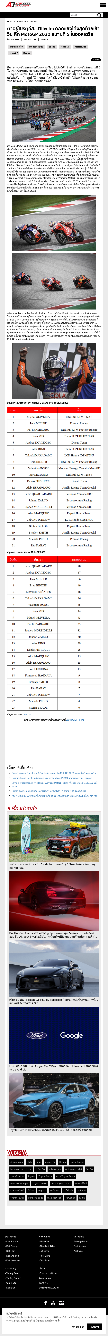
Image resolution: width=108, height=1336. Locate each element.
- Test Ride (44, 1260)
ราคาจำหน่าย (17, 1176)
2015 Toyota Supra (65, 1176)
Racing (26, 53)
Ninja (82, 1197)
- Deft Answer (79, 1246)
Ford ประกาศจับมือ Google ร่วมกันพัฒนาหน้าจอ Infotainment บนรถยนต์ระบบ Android (54, 1067)
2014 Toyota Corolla (61, 1183)
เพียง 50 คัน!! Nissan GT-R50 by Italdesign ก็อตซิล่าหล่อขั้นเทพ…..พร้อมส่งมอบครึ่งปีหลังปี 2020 (53, 1001)
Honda (62, 1162)
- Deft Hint (10, 1251)
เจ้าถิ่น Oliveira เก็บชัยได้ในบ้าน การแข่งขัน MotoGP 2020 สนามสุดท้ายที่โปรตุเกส (52, 778)
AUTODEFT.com (75, 719)
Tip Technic (78, 1236)
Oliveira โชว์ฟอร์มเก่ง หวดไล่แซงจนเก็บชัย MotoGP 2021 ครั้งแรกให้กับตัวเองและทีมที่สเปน (54, 784)
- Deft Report (11, 1241)
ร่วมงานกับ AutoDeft (49, 1287)
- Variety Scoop (12, 1273)
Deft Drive (44, 1251)
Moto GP (65, 47)
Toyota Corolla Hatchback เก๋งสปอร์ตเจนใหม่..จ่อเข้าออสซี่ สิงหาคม (50, 1130)
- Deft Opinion (12, 1255)
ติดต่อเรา (43, 1282)
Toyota (31, 1176)
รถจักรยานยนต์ (36, 47)
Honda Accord (77, 1162)
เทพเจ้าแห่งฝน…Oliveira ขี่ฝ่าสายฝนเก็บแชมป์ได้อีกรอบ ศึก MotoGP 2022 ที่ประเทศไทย (54, 795)
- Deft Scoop (11, 1246)
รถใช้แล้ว (68, 1190)
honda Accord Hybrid (21, 1169)
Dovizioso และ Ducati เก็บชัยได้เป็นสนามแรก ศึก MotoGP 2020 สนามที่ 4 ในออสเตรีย (54, 773)
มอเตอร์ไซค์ (81, 1183)
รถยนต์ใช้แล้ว (17, 1197)
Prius (38, 1162)
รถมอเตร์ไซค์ (17, 1190)
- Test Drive (44, 1255)
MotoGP (14, 53)
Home (10, 21)
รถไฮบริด (40, 1169)
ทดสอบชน (50, 1162)
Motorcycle (80, 47)
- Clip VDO (10, 1282)
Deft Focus (21, 21)
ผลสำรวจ (81, 1190)
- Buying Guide (80, 1241)
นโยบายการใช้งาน (48, 1273)
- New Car (44, 1241)
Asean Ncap (16, 1162)
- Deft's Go (10, 1287)
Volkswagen (55, 1169)
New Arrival (44, 1236)
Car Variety (10, 1268)
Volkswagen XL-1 (73, 1169)
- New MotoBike (47, 1246)
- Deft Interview (12, 1260)
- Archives (78, 1251)
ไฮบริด (89, 1169)
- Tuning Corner (13, 1278)
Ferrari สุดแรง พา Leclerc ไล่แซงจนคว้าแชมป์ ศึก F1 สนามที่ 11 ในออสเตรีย (49, 790)
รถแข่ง (52, 47)
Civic (29, 1162)
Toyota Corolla (39, 1183)
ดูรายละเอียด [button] (78, 1326)
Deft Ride (33, 21)
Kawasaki (70, 1197)
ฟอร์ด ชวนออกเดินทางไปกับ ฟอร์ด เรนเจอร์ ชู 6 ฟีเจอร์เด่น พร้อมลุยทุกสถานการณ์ (52, 865)
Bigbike (42, 1190)
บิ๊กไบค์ (31, 1190)
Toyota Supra (45, 1176)
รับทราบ (95, 1326)
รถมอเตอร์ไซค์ (16, 47)
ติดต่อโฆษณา (45, 1278)
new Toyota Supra (19, 1183)
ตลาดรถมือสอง (35, 1197)
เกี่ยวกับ (42, 1268)
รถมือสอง (54, 1190)
